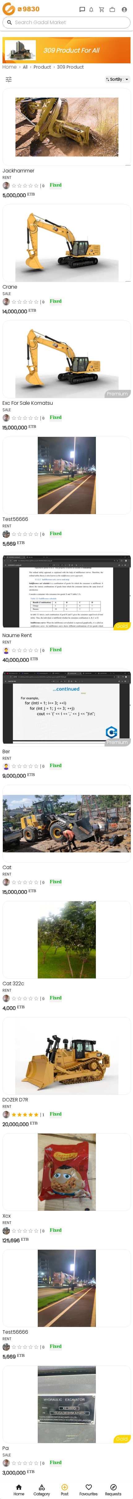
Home (9, 66)
